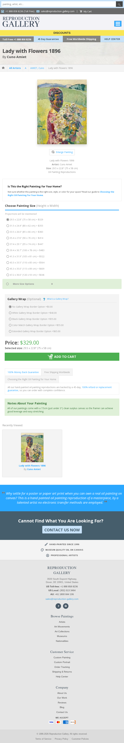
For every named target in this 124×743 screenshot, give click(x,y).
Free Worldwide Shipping (81, 39)
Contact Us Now (62, 529)
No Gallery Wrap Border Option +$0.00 (32, 306)
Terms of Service (43, 739)
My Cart (87, 11)
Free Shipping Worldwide (57, 372)
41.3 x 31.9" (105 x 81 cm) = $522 (27, 256)
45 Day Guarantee (48, 39)
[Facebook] (58, 606)
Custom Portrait (62, 662)
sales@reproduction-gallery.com (62, 599)
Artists (62, 622)
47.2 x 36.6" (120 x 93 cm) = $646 (27, 274)
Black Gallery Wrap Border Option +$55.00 (34, 318)
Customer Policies (80, 739)
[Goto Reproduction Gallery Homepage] (3, 68)
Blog (62, 707)
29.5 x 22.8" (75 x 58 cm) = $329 (26, 219)
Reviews (62, 702)
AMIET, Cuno (37, 68)
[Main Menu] (117, 24)
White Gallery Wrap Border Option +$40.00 (34, 312)
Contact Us (62, 712)
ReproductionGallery (62, 570)
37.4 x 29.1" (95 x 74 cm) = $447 (26, 244)
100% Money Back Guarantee (23, 372)
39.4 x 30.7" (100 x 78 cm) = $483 (27, 250)
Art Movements (62, 626)
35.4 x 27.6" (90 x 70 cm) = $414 (26, 237)
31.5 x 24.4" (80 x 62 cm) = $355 (26, 225)
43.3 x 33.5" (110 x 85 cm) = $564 (27, 262)
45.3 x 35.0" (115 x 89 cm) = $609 (27, 268)
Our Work (62, 697)
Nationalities (62, 641)
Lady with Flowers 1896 (60, 68)
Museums (62, 636)
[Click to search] (119, 4)
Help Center (62, 676)
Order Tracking (62, 667)
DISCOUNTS (62, 32)
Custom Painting (62, 657)
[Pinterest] (65, 606)
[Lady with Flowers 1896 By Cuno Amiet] (32, 461)
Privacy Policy (61, 739)
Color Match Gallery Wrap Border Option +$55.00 (38, 325)
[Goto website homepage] (21, 25)
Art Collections (62, 631)
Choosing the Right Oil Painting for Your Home (32, 379)
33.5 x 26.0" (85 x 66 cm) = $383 (26, 231)
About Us (62, 693)
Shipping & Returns (62, 671)
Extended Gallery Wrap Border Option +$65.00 (36, 331)
